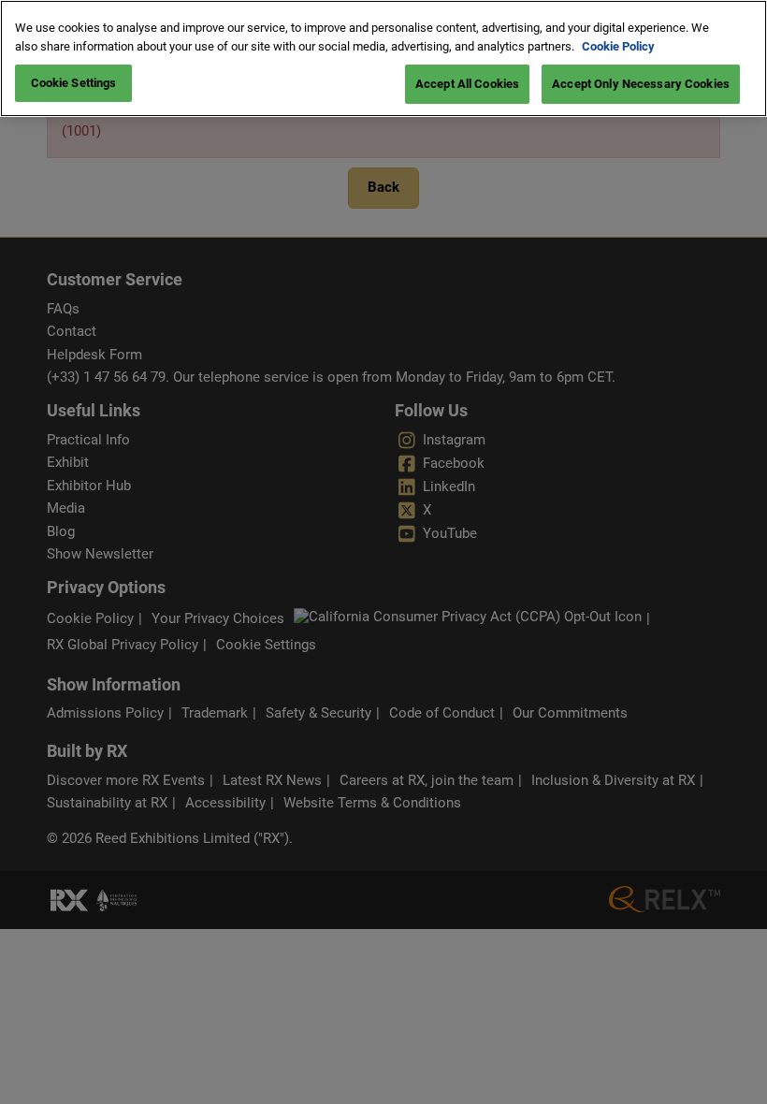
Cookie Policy (618, 46)
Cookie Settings (74, 83)
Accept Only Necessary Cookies (641, 84)
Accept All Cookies (467, 84)
